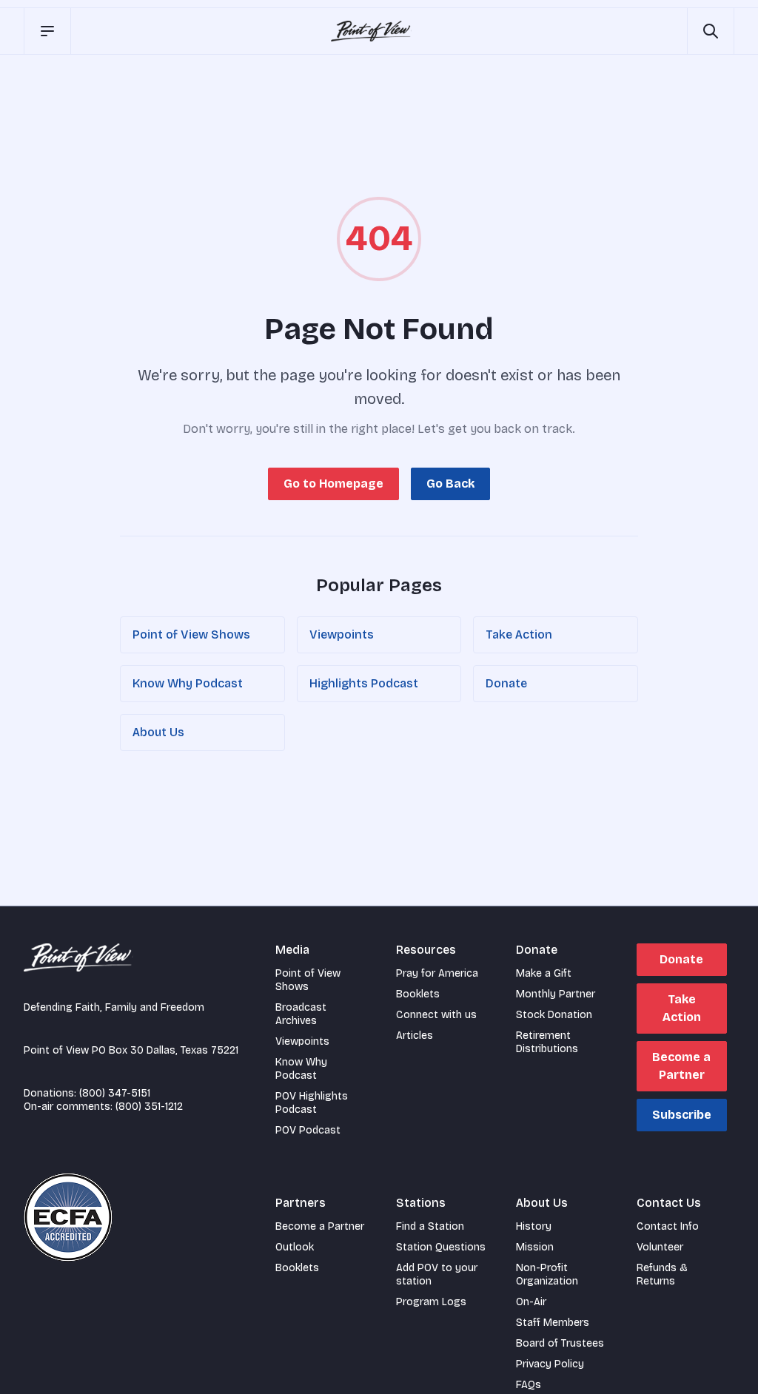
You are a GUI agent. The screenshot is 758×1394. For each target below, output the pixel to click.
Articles (414, 1035)
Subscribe (681, 1115)
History (533, 1226)
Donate (506, 683)
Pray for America (437, 973)
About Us (158, 732)
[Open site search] (710, 31)
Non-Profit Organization (547, 1274)
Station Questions (441, 1247)
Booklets (418, 994)
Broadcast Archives (300, 1014)
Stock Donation (554, 1015)
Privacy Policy (550, 1364)
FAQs (528, 1384)
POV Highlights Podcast (311, 1103)
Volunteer (660, 1247)
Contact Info (668, 1226)
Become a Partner (681, 1066)
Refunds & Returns (662, 1274)
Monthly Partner (555, 994)
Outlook (294, 1247)
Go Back (450, 484)
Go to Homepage (333, 484)
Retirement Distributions (547, 1042)
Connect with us (436, 1015)
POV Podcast (308, 1130)
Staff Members (552, 1322)
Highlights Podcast (363, 683)
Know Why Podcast (188, 683)
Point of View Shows (191, 634)
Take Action (519, 634)
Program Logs (431, 1302)
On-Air (531, 1302)
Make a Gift (543, 973)
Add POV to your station (436, 1274)
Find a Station (430, 1226)
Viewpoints (341, 634)
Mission (535, 1247)
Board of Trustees (560, 1343)
